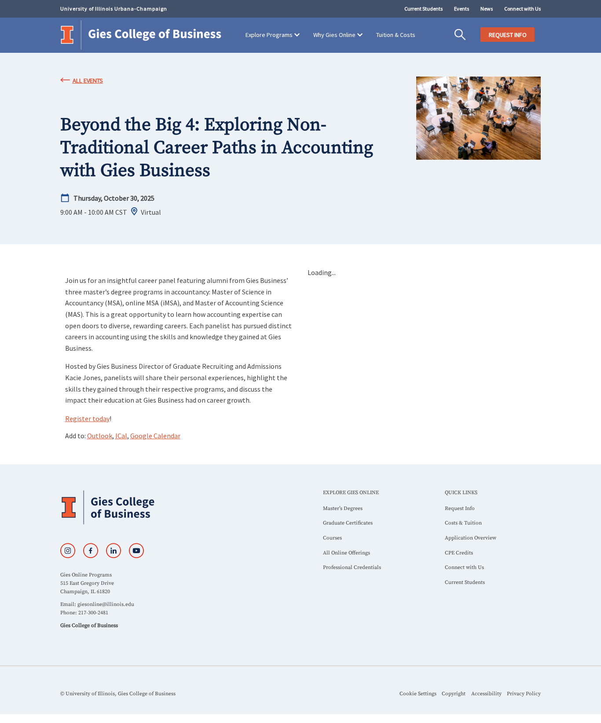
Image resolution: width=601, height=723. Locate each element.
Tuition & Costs (395, 35)
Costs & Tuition (463, 523)
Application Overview (470, 538)
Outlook (99, 435)
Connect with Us (522, 8)
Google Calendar (155, 435)
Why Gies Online (334, 35)
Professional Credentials (352, 567)
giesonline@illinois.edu (105, 604)
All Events (88, 80)
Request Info (460, 508)
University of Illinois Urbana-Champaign (113, 8)
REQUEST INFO (508, 35)
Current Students (423, 8)
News (486, 8)
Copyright (453, 693)
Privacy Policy (524, 693)
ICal (121, 435)
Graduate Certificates (348, 523)
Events (461, 8)
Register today (87, 418)
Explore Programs (269, 35)
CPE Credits (459, 553)
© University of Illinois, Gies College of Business (118, 693)
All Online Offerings (346, 553)
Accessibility (486, 693)
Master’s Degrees (343, 508)
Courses (332, 538)
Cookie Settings (417, 693)
